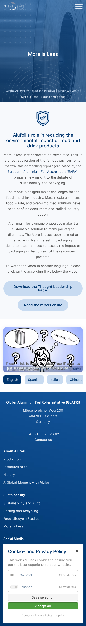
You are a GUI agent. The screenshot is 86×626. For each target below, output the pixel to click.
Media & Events (68, 90)
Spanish (34, 379)
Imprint (59, 615)
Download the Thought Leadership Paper (43, 288)
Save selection (43, 597)
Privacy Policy (43, 615)
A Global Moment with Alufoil (26, 482)
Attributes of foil (16, 467)
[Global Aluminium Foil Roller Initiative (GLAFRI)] (13, 6)
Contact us (43, 439)
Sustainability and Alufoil (22, 503)
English (12, 379)
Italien (55, 379)
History (9, 474)
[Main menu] (79, 6)
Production (12, 459)
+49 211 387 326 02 (43, 434)
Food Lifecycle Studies (21, 518)
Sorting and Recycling (20, 511)
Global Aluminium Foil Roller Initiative (30, 90)
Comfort (26, 575)
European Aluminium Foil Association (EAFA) (42, 172)
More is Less (13, 526)
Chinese (76, 379)
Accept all (43, 606)
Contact (27, 615)
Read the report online (43, 305)
